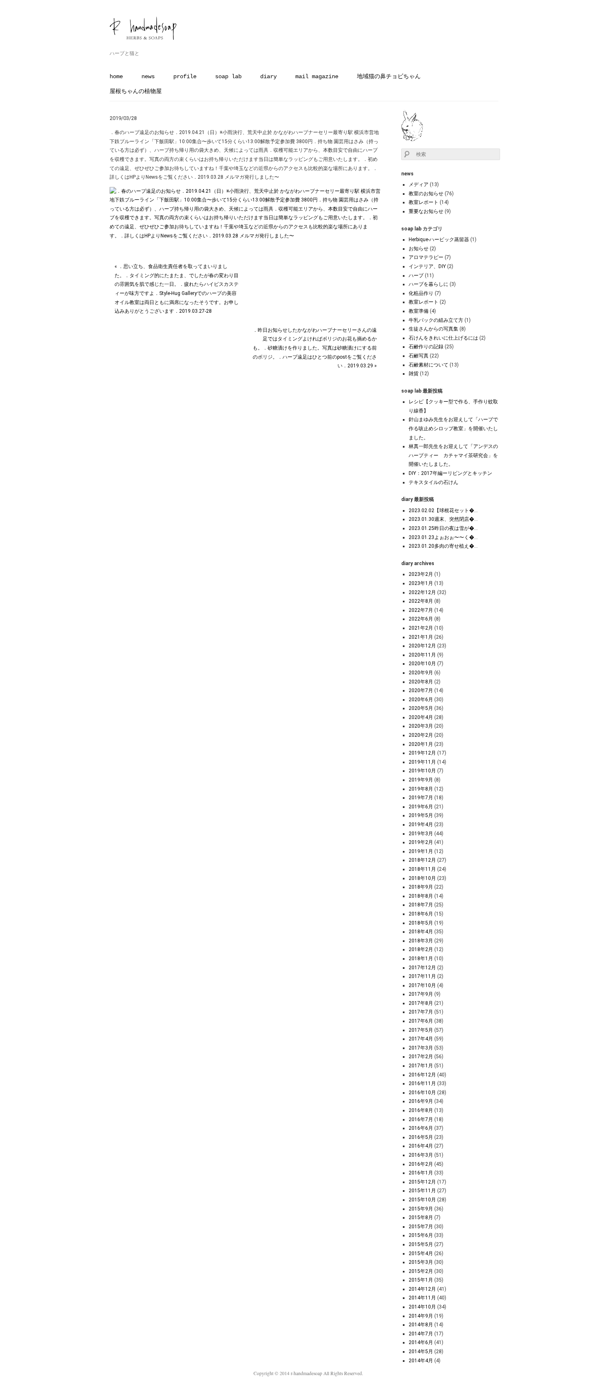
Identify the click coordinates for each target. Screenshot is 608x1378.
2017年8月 (421, 1003)
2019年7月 (421, 797)
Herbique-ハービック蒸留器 (439, 239)
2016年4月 (421, 1146)
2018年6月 (421, 914)
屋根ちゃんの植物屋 (136, 91)
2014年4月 (421, 1361)
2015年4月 (421, 1253)
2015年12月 (422, 1182)
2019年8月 (421, 789)
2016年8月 (421, 1110)
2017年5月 (421, 1030)
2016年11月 (422, 1083)
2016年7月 (421, 1119)
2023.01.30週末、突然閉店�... (443, 519)
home (116, 76)
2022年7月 (421, 610)
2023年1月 (421, 583)
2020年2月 (421, 735)
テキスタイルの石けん (433, 482)
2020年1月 (421, 744)
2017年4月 (421, 1039)
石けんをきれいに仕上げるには (443, 338)
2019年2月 (421, 842)
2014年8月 (421, 1325)
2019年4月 (421, 824)
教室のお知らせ (426, 194)
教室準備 (418, 311)
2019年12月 (422, 753)
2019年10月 (422, 771)
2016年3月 (421, 1155)
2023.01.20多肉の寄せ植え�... (443, 546)
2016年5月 (421, 1137)
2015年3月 (421, 1262)
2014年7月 (421, 1334)
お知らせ (418, 249)
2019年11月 (422, 762)
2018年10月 (422, 878)
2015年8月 (421, 1217)
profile (184, 76)
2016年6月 (421, 1128)
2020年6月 (421, 699)
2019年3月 (421, 833)
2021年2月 (421, 628)
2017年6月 (421, 1021)
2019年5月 (421, 815)
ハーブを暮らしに (428, 284)
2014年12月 (422, 1289)
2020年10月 (422, 663)
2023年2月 (421, 574)
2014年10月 (422, 1307)
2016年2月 (421, 1164)
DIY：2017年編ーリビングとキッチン (450, 473)
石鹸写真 (418, 356)
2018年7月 (421, 905)
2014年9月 (421, 1316)
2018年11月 (422, 869)
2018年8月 (421, 896)
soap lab (228, 76)
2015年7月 (421, 1226)
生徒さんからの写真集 (433, 329)
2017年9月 (421, 994)
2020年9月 (421, 673)
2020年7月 (421, 690)
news (148, 76)
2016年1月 (421, 1173)
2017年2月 (421, 1056)
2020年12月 (422, 646)
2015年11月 (422, 1190)
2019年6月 (421, 807)
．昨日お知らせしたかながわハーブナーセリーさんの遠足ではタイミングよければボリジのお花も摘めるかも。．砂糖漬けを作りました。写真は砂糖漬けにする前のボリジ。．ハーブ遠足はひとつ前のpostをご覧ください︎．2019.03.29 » (315, 348)
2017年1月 (421, 1066)
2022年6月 (421, 619)
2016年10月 (422, 1092)
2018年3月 (421, 941)
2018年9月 (421, 887)
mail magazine (316, 76)
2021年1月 (421, 637)
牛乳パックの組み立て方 (436, 320)
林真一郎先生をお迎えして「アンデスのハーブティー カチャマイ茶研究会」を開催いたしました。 (453, 455)
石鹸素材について (428, 365)
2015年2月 (421, 1271)
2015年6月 (421, 1235)
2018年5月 (421, 923)
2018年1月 (421, 958)
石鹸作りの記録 (426, 347)
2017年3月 (421, 1048)
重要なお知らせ (426, 211)
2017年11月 (422, 976)
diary (268, 76)
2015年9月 (421, 1209)
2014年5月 (421, 1351)
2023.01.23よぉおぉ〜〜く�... (443, 537)
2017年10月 (422, 985)
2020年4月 (421, 717)
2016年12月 (422, 1075)
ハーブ (416, 275)
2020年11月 (422, 655)
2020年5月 (421, 708)
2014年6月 (421, 1342)
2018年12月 (422, 860)
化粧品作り (421, 293)
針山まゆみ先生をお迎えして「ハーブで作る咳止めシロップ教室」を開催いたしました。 (453, 428)
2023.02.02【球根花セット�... (443, 510)
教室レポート (423, 202)
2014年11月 (422, 1298)
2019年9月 (421, 780)
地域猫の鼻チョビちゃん (389, 76)
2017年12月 (422, 968)
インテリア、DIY (427, 266)
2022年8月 (421, 601)
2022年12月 (422, 592)
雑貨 (414, 373)
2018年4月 (421, 932)
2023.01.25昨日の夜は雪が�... (443, 528)
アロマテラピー (426, 257)
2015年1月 (421, 1280)
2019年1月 (421, 851)
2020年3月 (421, 726)
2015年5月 (421, 1244)
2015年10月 (422, 1200)
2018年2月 (421, 949)
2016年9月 (421, 1101)
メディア (418, 184)
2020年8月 (421, 682)
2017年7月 (421, 1012)
